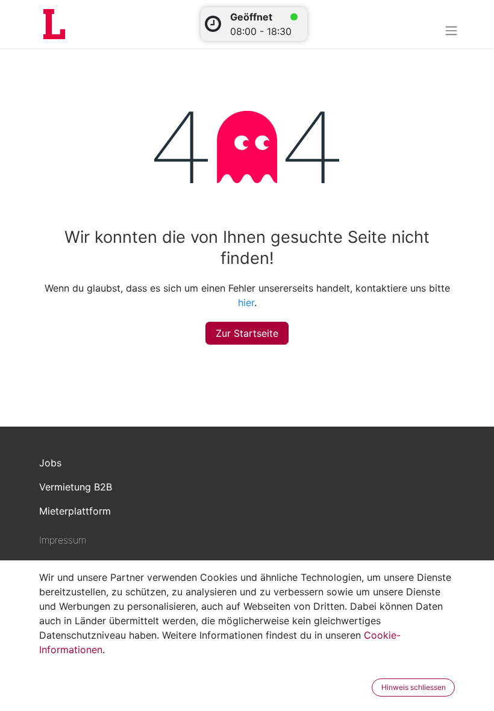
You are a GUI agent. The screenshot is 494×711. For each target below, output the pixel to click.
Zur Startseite (247, 333)
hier (246, 302)
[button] (364, 687)
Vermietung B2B (75, 487)
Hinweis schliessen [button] (413, 687)
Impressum (62, 540)
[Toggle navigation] (451, 30)
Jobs (50, 463)
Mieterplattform (75, 511)
